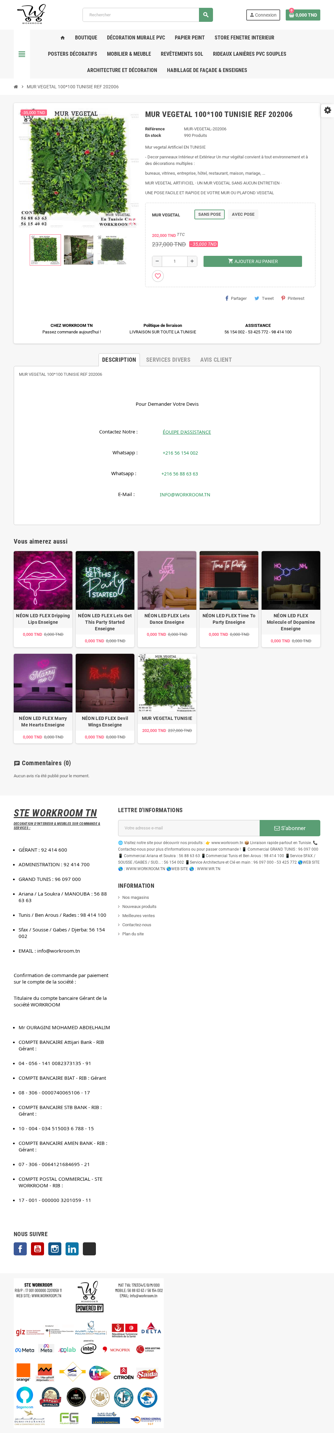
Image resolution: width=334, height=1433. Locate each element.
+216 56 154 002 (180, 453)
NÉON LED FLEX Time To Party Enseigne (229, 619)
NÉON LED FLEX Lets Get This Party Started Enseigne (105, 622)
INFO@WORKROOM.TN (185, 494)
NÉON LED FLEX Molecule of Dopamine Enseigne (291, 622)
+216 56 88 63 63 (179, 474)
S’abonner (293, 828)
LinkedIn (72, 1248)
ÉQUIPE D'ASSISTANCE (187, 432)
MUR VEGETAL (166, 214)
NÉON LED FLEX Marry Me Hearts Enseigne (43, 721)
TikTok (89, 1248)
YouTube (37, 1248)
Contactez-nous (136, 924)
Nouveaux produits (139, 906)
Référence (155, 128)
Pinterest (296, 298)
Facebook (20, 1248)
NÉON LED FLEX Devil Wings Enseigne (105, 721)
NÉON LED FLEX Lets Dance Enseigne (167, 619)
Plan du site (133, 933)
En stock (153, 135)
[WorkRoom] (32, 14)
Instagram (54, 1248)
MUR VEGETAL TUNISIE (167, 718)
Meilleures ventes (138, 915)
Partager (239, 298)
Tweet (268, 298)
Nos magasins (135, 897)
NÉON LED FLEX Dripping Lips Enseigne (43, 619)
